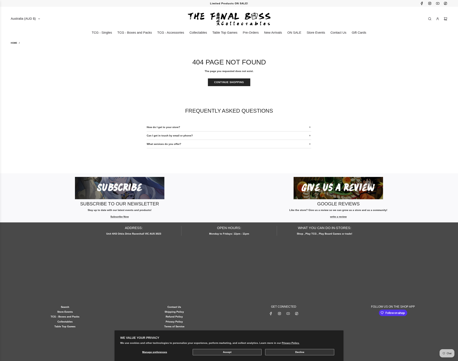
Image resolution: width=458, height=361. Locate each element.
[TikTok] (445, 3)
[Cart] (445, 19)
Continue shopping (229, 82)
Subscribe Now (119, 216)
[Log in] (438, 19)
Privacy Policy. (290, 342)
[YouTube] (438, 3)
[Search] (430, 19)
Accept (227, 352)
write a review (338, 216)
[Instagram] (430, 3)
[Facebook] (422, 3)
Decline (299, 352)
